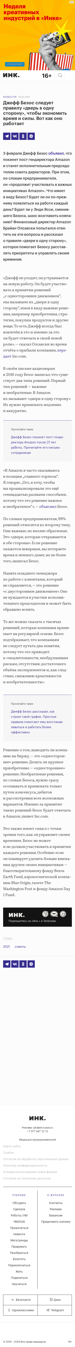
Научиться (19, 1284)
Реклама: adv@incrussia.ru (37, 1127)
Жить (19, 1271)
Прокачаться (19, 1228)
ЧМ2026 (19, 1221)
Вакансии (55, 1215)
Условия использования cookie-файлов (30, 1172)
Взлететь (19, 1259)
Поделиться (19, 1278)
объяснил (47, 506)
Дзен (57, 1300)
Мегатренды (19, 1240)
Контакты (55, 1203)
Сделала (19, 1209)
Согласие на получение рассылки (27, 1178)
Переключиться (19, 1265)
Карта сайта (12, 1146)
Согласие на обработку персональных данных (36, 1159)
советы (20, 946)
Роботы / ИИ (19, 1215)
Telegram (57, 1310)
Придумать (19, 1246)
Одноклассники (22, 1310)
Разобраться (19, 1253)
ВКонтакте (23, 1300)
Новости (10, 97)
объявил (56, 153)
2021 (6, 946)
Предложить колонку (55, 1221)
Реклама (56, 1209)
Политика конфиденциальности (25, 1165)
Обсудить (19, 1203)
